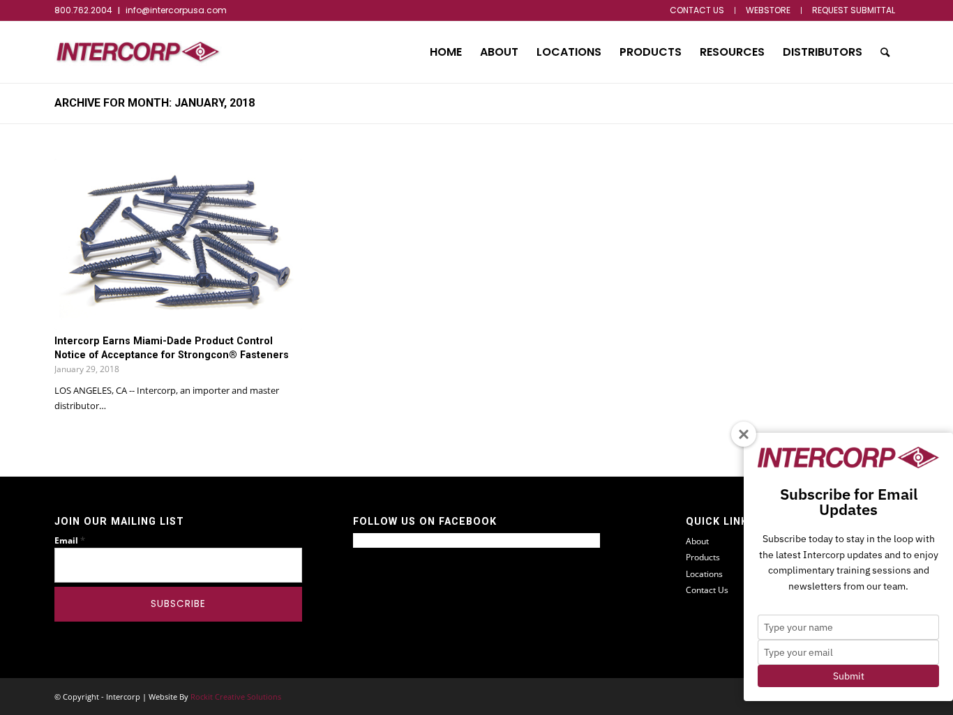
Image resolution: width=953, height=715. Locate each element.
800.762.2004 (83, 10)
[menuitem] (697, 10)
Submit (848, 676)
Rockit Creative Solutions (235, 696)
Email (69, 540)
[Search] (885, 52)
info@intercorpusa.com (176, 10)
